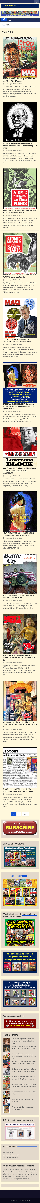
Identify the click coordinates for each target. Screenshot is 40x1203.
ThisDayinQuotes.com (10, 1158)
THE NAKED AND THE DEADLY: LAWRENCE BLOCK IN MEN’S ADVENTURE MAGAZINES (19, 471)
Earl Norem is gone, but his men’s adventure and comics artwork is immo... (23, 1041)
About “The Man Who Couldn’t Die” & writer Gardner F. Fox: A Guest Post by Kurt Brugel (20, 145)
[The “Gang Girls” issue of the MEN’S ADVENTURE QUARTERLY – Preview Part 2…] (20, 634)
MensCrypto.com (8, 1152)
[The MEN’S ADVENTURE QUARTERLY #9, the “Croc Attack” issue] (20, 57)
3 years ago (8, 84)
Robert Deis (18, 84)
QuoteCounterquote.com (11, 1155)
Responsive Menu (36, 2)
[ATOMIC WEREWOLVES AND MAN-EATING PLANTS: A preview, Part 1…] (20, 253)
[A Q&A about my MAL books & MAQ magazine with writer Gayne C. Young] (20, 767)
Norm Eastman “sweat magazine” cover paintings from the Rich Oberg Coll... (24, 1056)
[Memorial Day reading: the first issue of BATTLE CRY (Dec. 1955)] (20, 574)
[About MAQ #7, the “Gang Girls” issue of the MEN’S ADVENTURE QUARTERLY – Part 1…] (20, 701)
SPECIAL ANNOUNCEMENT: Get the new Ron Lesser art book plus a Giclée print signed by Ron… (19, 406)
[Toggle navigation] (9, 20)
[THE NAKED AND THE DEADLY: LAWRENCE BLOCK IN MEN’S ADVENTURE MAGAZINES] (20, 447)
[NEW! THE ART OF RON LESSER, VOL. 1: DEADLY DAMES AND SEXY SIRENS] (20, 511)
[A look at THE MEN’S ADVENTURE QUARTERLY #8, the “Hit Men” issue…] (20, 318)
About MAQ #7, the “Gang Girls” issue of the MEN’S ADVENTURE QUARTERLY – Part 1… (20, 724)
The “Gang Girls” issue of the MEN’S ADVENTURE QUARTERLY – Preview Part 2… (19, 657)
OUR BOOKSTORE (20, 876)
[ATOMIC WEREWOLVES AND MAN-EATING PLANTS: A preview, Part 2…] (20, 188)
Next (25, 814)
